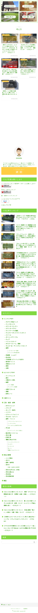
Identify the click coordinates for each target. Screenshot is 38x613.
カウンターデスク (11, 328)
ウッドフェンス (10, 375)
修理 (7, 348)
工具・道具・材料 (9, 402)
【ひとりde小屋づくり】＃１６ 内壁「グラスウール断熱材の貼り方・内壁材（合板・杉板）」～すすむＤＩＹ (20, 494)
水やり (8, 460)
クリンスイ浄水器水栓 (14, 352)
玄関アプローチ (10, 389)
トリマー (8, 412)
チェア (8, 339)
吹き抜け (8, 357)
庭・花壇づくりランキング (9, 195)
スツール (8, 335)
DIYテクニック (10, 405)
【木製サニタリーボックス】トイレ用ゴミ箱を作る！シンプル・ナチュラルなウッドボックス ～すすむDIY (20, 519)
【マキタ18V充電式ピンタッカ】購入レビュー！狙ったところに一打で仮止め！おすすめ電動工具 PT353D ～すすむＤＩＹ (20, 528)
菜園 (7, 391)
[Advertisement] (19, 122)
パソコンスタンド (11, 341)
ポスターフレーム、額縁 (13, 343)
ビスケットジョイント (12, 414)
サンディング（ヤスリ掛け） (15, 430)
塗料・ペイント (10, 419)
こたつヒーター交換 (13, 350)
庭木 (7, 378)
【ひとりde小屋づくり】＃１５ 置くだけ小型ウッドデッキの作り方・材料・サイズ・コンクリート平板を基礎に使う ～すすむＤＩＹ (20, 503)
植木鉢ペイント (10, 361)
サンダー (10, 444)
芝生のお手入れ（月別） (13, 469)
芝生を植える (10, 472)
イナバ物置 (11, 384)
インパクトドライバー (14, 442)
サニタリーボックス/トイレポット (16, 332)
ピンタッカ (11, 446)
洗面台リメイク (10, 364)
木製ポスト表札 (10, 380)
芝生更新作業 (10, 476)
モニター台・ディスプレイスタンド (16, 346)
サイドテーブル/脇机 (12, 330)
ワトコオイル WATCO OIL (15, 425)
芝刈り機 (8, 435)
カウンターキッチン (12, 326)
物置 (7, 382)
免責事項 (25, 608)
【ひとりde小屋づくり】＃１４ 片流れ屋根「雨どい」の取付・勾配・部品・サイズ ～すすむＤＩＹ (19, 511)
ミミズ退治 (9, 458)
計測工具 (8, 437)
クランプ (8, 408)
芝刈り (8, 464)
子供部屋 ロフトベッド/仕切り (15, 359)
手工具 (8, 428)
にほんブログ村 (6, 205)
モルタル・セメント (12, 416)
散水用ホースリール (12, 433)
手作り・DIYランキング (8, 189)
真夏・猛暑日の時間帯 (14, 467)
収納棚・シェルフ (11, 355)
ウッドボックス (10, 324)
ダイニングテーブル (12, 337)
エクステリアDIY (9, 372)
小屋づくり (7, 398)
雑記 (5, 480)
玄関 (7, 368)
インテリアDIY (8, 318)
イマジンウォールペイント (15, 421)
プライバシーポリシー (15, 608)
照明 (7, 366)
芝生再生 (8, 474)
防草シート (9, 393)
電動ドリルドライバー (14, 450)
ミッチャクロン (12, 423)
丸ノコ (9, 448)
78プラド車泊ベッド (12, 322)
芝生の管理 (7, 455)
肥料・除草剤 (10, 462)
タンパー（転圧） (11, 410)
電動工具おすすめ (11, 439)
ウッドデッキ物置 (12, 386)
